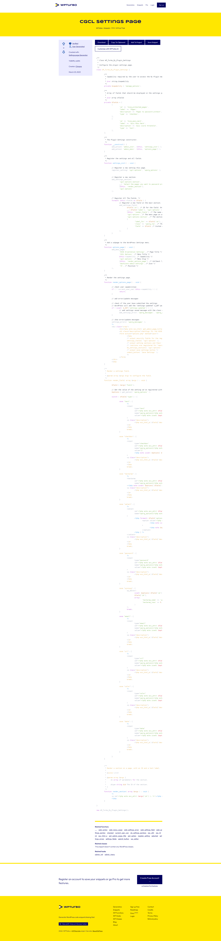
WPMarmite (76, 931)
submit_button (123, 839)
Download (101, 42)
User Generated (78, 46)
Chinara (79, 66)
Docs (132, 913)
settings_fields (111, 839)
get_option (132, 836)
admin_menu (110, 854)
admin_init (99, 854)
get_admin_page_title (117, 836)
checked (110, 833)
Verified (75, 43)
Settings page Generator (78, 55)
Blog (115, 922)
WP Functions (118, 913)
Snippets (107, 28)
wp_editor (135, 839)
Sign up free (134, 907)
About (115, 925)
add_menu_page (115, 830)
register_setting (144, 836)
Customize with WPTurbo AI (108, 49)
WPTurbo (99, 28)
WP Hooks (117, 916)
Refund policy (153, 919)
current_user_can (122, 833)
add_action (103, 830)
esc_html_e (103, 836)
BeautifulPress (98, 931)
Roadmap (134, 910)
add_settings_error (131, 830)
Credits (150, 910)
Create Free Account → (149, 879)
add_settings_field (148, 830)
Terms (150, 913)
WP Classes (117, 919)
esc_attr (151, 833)
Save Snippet (153, 42)
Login (132, 916)
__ (96, 830)
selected (155, 836)
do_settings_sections (138, 833)
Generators (117, 907)
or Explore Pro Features (150, 886)
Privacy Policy (153, 916)
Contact (151, 907)
